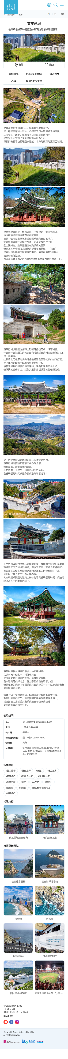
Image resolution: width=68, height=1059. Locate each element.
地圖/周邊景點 (34, 74)
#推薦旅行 (11, 793)
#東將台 (48, 782)
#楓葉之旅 (11, 782)
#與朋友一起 (44, 776)
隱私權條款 (8, 1016)
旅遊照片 (54, 74)
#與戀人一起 (27, 776)
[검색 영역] (56, 6)
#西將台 (9, 787)
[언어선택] (49, 5)
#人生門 (35, 782)
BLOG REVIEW (34, 81)
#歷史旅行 (26, 770)
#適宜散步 (52, 770)
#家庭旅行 (11, 776)
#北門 (23, 782)
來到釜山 (11, 14)
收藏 (20, 64)
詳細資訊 (13, 74)
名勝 (20, 14)
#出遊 (38, 770)
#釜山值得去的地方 (41, 787)
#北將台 (22, 787)
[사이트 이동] (5, 1022)
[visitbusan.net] (11, 7)
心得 (13, 81)
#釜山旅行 (11, 770)
